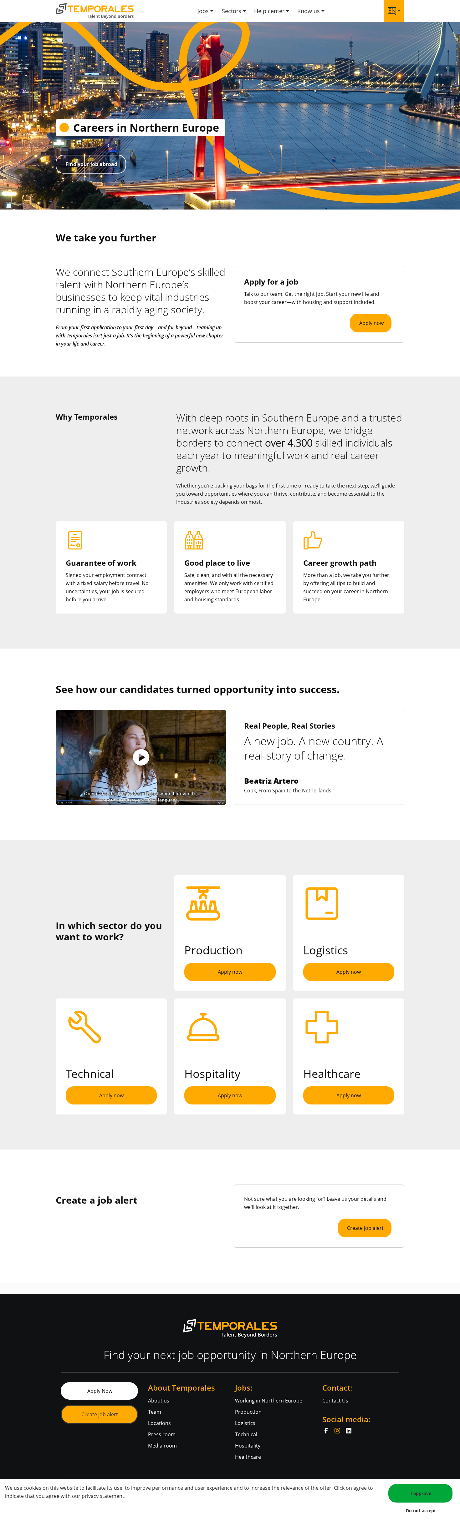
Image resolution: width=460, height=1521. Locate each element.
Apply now (371, 323)
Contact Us (335, 1400)
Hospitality (247, 1445)
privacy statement (103, 1496)
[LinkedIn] (348, 1430)
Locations (159, 1423)
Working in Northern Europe (268, 1400)
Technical (246, 1434)
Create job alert (365, 1228)
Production (248, 1411)
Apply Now (99, 1390)
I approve (421, 1493)
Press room (162, 1434)
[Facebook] (326, 1430)
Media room (162, 1445)
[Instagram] (337, 1430)
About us (158, 1400)
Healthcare (248, 1456)
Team (154, 1411)
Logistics (245, 1423)
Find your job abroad (91, 164)
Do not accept (421, 1510)
